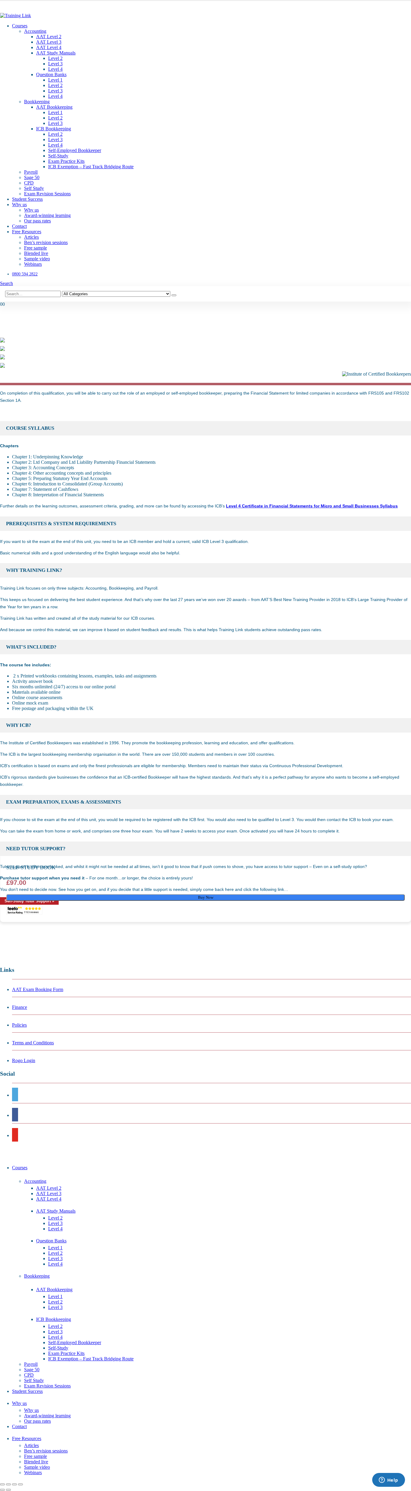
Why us (19, 204)
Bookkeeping (37, 101)
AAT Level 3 (48, 42)
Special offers (13, 9)
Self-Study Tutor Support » (29, 901)
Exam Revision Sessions (47, 193)
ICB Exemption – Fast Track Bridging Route (91, 166)
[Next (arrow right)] (8, 1490)
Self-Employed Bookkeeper (74, 150)
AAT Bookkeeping (54, 107)
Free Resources (26, 231)
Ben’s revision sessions (46, 242)
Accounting (35, 31)
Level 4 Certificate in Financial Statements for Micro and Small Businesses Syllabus (312, 506)
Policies (19, 1025)
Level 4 (55, 69)
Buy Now (205, 897)
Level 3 (55, 63)
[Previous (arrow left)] (2, 1490)
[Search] (174, 295)
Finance (19, 1007)
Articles (31, 237)
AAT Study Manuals (56, 52)
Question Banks (51, 74)
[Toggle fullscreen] (8, 1484)
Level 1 (55, 79)
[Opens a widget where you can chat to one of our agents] (388, 1480)
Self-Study (58, 155)
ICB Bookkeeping (53, 128)
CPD (29, 182)
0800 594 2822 (25, 274)
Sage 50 (31, 177)
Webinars (33, 264)
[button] (6, 283)
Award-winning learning (47, 215)
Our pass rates (37, 220)
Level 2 (55, 58)
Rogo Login (23, 1060)
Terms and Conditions (33, 1042)
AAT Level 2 (48, 36)
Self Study (34, 188)
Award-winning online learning (32, 4)
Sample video (37, 258)
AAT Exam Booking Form (37, 989)
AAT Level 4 (48, 47)
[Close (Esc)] (20, 1484)
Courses (19, 25)
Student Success (27, 199)
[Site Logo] (15, 15)
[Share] (14, 1484)
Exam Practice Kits (66, 161)
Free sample (35, 247)
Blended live (36, 253)
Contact (19, 226)
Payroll (31, 172)
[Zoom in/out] (2, 1484)
